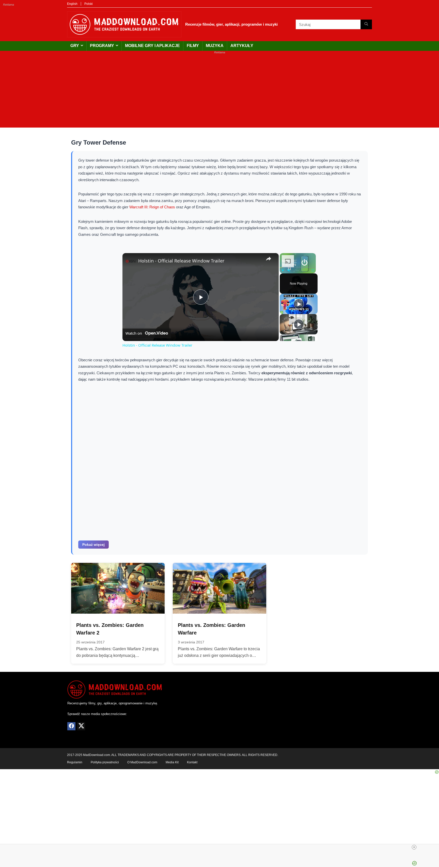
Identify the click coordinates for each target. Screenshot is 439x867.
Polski (88, 4)
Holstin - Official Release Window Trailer (181, 261)
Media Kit (172, 762)
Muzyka (215, 45)
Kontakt (192, 762)
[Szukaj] (366, 24)
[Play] (283, 270)
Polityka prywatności (105, 762)
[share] (268, 258)
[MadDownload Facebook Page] (71, 726)
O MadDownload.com (142, 762)
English (72, 4)
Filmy (193, 45)
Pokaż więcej (93, 545)
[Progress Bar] (298, 267)
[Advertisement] (219, 92)
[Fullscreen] (313, 270)
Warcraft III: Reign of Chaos (152, 207)
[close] (414, 847)
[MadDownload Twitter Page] (81, 726)
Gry (74, 45)
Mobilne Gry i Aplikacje (152, 45)
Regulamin (74, 762)
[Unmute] (289, 270)
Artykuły (241, 45)
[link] (131, 261)
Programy (102, 45)
